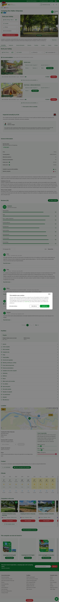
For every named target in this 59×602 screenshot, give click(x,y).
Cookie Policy (27, 301)
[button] (13, 306)
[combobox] (49, 294)
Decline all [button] (34, 306)
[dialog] (29, 301)
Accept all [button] (44, 306)
